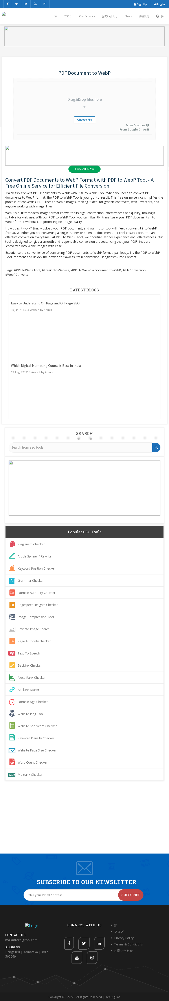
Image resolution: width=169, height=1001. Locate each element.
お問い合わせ (110, 16)
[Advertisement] (84, 820)
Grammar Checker (31, 580)
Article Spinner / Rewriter (35, 556)
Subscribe (130, 895)
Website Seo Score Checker (37, 726)
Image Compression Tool (36, 617)
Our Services (87, 16)
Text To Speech (29, 653)
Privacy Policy (124, 938)
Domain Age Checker (33, 702)
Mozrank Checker (30, 774)
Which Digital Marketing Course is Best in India (46, 365)
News (128, 16)
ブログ (68, 16)
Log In (160, 4)
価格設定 (144, 16)
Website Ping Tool (31, 714)
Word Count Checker (32, 762)
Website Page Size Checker (37, 750)
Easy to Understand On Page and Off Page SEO (45, 303)
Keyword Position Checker (36, 568)
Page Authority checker (34, 641)
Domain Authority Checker (36, 593)
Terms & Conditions (128, 944)
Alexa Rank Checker (32, 677)
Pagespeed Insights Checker (38, 605)
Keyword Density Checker (36, 738)
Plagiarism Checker (31, 544)
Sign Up (141, 4)
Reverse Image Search (34, 629)
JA (161, 16)
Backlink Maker (28, 690)
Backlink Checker (30, 665)
